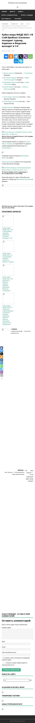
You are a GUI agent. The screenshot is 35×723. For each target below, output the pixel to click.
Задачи (20, 11)
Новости (14, 24)
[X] (20, 56)
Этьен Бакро (28, 73)
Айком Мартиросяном (23, 179)
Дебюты (12, 11)
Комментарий (6, 628)
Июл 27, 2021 (7, 51)
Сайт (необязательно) (9, 652)
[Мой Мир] (16, 61)
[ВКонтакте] (6, 56)
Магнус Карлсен (9, 73)
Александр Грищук (8, 162)
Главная (4, 11)
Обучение (18, 19)
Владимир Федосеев (11, 82)
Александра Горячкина (11, 97)
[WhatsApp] (30, 56)
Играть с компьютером (9, 15)
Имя (3, 641)
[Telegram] (16, 56)
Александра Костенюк (11, 101)
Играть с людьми (27, 15)
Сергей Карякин (9, 87)
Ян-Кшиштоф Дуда (10, 78)
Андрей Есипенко (8, 107)
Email (4, 647)
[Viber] (25, 56)
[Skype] (21, 61)
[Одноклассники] (11, 56)
